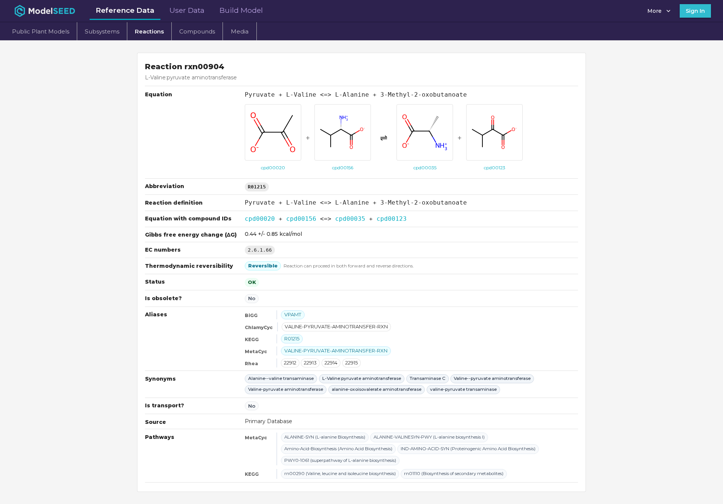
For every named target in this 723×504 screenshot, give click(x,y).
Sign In (695, 11)
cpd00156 (301, 218)
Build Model (241, 10)
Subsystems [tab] (102, 31)
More (654, 11)
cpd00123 (392, 218)
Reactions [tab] (149, 31)
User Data (186, 10)
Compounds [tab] (197, 31)
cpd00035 (350, 218)
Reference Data (125, 10)
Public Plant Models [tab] (40, 31)
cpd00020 (260, 218)
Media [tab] (240, 31)
